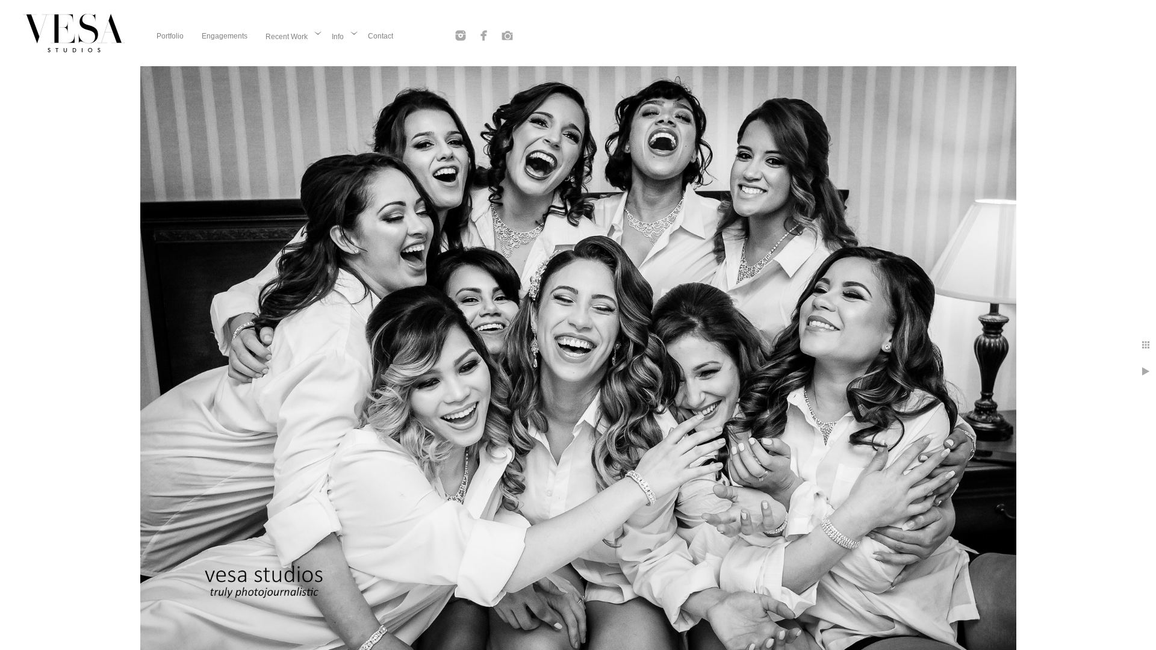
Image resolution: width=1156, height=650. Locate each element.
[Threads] (507, 35)
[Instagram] (460, 35)
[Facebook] (484, 35)
